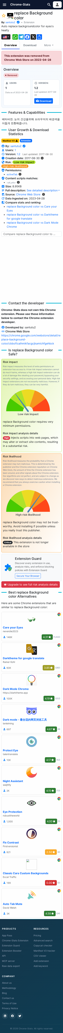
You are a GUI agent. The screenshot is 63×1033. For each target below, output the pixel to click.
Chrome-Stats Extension (15, 940)
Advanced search (43, 940)
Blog (4, 993)
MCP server (8, 961)
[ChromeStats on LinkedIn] (5, 1016)
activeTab (12, 174)
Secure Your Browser (27, 575)
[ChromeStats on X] (20, 1016)
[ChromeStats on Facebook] (12, 1016)
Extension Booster (12, 950)
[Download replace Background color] (46, 92)
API (4, 955)
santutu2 (10, 22)
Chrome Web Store (28, 194)
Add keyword (41, 966)
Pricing (37, 935)
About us (7, 982)
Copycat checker (43, 945)
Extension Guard (11, 945)
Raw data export (11, 966)
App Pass (7, 935)
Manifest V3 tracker (44, 950)
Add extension (41, 961)
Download (29, 45)
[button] (4, 4)
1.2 (18, 154)
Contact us (8, 998)
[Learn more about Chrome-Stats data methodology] (43, 194)
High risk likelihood (15, 166)
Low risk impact (24, 162)
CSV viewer (40, 955)
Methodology (9, 988)
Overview (10, 45)
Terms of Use (9, 1003)
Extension (29, 22)
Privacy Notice (10, 1008)
